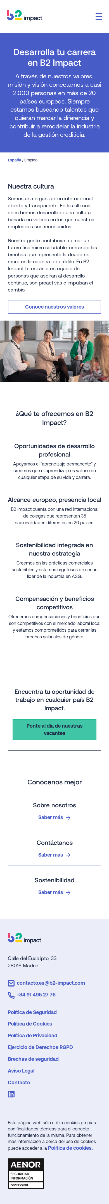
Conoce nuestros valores (54, 307)
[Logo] (24, 941)
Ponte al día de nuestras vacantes (55, 729)
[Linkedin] (12, 1095)
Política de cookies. (70, 1148)
